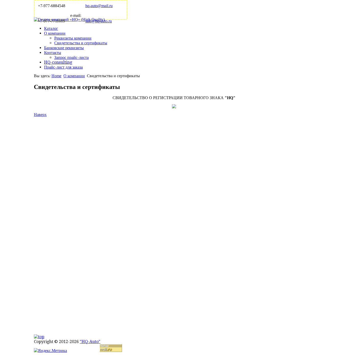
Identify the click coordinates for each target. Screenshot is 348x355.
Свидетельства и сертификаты (80, 43)
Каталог (51, 28)
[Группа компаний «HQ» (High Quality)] (69, 19)
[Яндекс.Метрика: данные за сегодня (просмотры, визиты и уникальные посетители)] (50, 350)
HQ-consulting (58, 62)
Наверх (40, 114)
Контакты (52, 52)
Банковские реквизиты (64, 47)
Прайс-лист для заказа (63, 67)
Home (56, 76)
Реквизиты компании (72, 38)
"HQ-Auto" (90, 341)
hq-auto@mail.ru (99, 6)
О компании (54, 33)
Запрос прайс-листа (71, 57)
